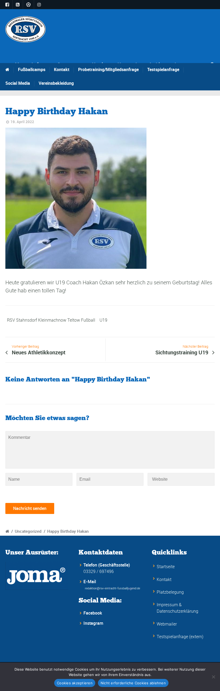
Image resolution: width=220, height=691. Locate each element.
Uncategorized (28, 531)
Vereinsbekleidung (56, 83)
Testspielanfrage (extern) (180, 636)
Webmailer (167, 624)
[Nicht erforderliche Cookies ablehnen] (213, 676)
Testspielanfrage (163, 69)
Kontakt (61, 69)
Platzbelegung (170, 592)
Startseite (166, 566)
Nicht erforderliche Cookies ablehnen (133, 683)
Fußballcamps (31, 69)
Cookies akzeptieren (75, 683)
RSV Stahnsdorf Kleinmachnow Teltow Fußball (51, 320)
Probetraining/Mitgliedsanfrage (108, 69)
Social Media (17, 83)
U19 (103, 320)
